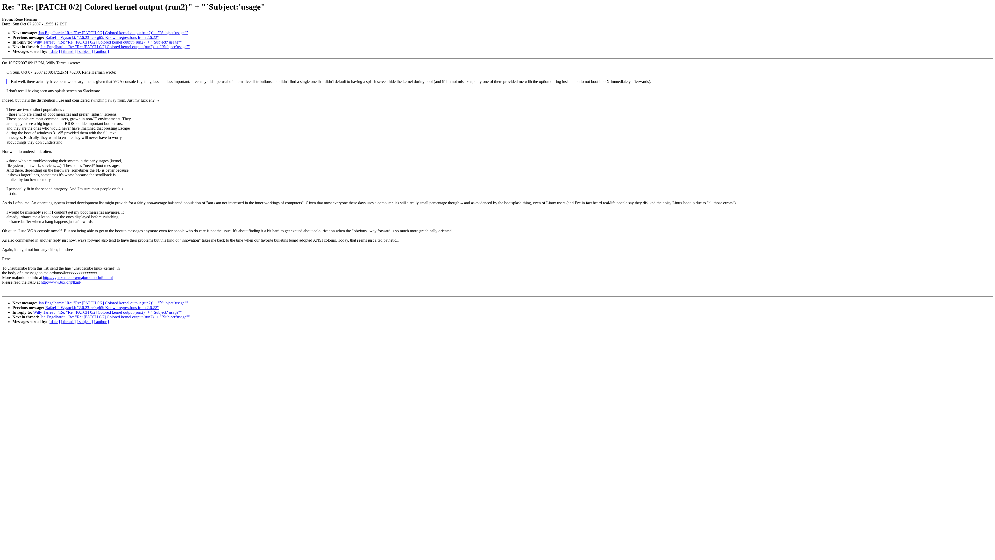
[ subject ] (85, 51)
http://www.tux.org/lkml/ (61, 282)
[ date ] (54, 51)
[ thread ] (68, 51)
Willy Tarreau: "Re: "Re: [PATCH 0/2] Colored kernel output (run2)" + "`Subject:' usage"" (107, 42)
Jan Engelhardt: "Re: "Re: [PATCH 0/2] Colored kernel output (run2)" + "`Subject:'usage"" (113, 33)
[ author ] (101, 51)
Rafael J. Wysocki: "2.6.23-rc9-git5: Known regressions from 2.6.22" (102, 37)
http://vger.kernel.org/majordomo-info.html (78, 277)
